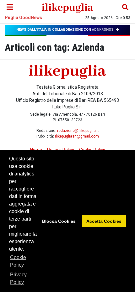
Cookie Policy (18, 261)
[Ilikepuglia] (67, 7)
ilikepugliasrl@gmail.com (77, 136)
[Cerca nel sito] (125, 7)
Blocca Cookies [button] (59, 221)
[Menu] (10, 7)
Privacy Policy (18, 278)
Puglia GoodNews (23, 17)
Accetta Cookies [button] (104, 221)
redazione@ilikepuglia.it (78, 130)
